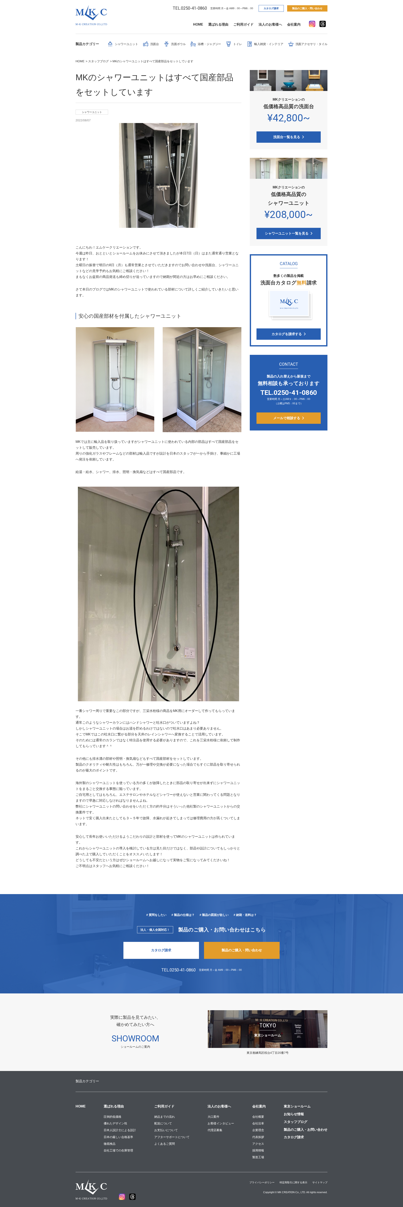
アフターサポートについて (172, 1137)
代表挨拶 (258, 1137)
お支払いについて (166, 1130)
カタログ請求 (271, 8)
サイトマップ (319, 1182)
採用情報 (258, 1150)
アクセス (258, 1143)
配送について (163, 1123)
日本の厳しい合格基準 (118, 1137)
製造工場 (258, 1157)
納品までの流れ (164, 1116)
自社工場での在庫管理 (118, 1150)
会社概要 (258, 1116)
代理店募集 (215, 1130)
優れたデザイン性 (115, 1123)
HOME (198, 24)
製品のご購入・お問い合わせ (305, 1129)
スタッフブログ (295, 1122)
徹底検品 (109, 1143)
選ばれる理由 (218, 24)
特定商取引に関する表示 (293, 1182)
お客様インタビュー (221, 1123)
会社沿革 (258, 1123)
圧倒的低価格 (112, 1116)
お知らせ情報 (294, 1114)
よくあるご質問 (164, 1143)
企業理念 (258, 1130)
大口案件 (213, 1116)
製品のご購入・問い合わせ (307, 8)
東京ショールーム (297, 1106)
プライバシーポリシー (262, 1182)
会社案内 (294, 24)
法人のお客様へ (270, 24)
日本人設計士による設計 (120, 1130)
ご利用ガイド (243, 24)
